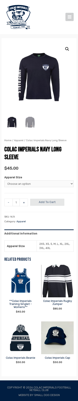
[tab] (39, 233)
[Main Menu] (69, 17)
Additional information (20, 233)
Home (7, 140)
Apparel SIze (13, 177)
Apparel (18, 140)
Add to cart (47, 202)
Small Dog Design (47, 395)
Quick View (20, 294)
